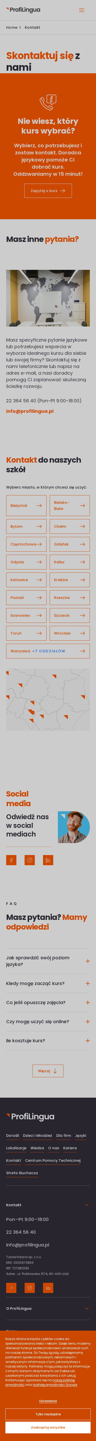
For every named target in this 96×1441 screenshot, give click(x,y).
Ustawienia (48, 1401)
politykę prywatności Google (55, 1385)
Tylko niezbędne (48, 1414)
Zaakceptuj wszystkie (48, 1427)
